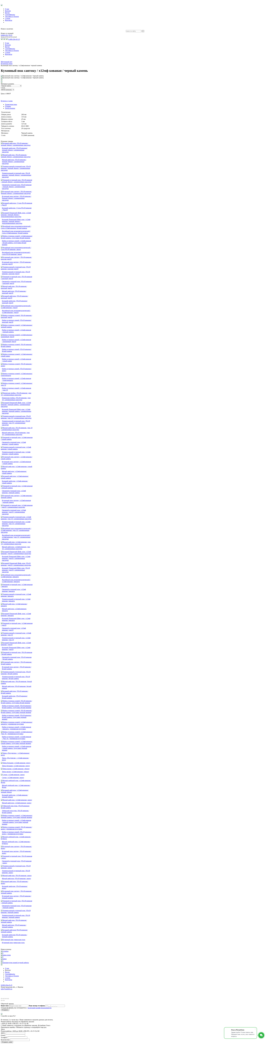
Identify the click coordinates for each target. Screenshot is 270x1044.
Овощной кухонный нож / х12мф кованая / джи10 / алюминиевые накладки (14, 512)
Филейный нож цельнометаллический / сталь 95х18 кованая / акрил (16, 253)
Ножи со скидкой (7, 33)
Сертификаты (10, 49)
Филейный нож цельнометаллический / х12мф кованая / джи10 (16, 311)
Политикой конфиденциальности (113, 994)
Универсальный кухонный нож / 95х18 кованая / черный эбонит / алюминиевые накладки (16, 175)
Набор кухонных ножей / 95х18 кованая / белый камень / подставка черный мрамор (16, 717)
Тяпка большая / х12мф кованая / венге (16, 766)
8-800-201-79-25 (6, 35)
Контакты (8, 54)
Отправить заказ (7, 1042)
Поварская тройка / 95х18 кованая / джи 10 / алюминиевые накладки (16, 399)
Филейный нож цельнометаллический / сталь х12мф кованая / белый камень (16, 232)
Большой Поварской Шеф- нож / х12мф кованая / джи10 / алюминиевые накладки (16, 558)
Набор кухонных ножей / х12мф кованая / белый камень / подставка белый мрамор (16, 243)
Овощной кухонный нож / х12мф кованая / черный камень (14, 492)
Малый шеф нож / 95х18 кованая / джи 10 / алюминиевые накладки (16, 433)
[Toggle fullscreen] (6, 998)
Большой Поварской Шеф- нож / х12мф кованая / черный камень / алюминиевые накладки (16, 411)
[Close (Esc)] (2, 998)
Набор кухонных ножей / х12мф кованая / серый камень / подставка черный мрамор (16, 748)
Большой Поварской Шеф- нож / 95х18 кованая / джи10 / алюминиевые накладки (16, 570)
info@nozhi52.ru (6, 989)
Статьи (7, 52)
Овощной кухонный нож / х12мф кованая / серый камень (14, 443)
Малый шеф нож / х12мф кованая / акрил (16, 803)
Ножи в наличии (7, 29)
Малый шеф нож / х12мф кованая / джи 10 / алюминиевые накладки (16, 548)
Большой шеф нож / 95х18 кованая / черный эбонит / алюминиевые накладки (15, 150)
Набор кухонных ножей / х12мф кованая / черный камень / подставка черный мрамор (16, 822)
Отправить (5, 1010)
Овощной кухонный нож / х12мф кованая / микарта (14, 590)
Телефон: (4, 1037)
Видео (7, 47)
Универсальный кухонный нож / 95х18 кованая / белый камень (16, 677)
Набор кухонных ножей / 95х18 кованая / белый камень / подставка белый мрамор (16, 707)
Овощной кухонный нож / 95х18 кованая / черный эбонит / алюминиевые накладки (16, 186)
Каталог (8, 45)
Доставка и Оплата (12, 50)
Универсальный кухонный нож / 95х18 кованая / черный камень (16, 916)
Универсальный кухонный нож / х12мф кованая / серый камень (16, 453)
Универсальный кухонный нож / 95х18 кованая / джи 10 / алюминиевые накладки (16, 423)
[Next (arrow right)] (4, 1000)
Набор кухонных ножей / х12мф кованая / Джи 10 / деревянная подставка (16, 737)
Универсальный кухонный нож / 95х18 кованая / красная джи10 (16, 273)
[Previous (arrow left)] (2, 1000)
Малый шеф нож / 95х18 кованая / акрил (16, 878)
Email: (3, 1035)
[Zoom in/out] (8, 998)
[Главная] (1, 60)
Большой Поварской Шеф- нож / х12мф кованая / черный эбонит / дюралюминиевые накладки (16, 221)
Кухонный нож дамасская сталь (13, 942)
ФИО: (3, 1033)
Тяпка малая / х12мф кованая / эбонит (15, 772)
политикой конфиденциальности (39, 1008)
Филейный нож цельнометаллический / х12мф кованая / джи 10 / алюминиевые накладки (16, 537)
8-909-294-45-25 (14, 39)
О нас (7, 43)
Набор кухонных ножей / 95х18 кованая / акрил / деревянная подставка (16, 833)
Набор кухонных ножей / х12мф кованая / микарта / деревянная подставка (16, 728)
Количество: (5, 1040)
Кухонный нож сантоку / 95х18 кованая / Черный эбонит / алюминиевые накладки (16, 198)
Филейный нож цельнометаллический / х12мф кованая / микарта (16, 580)
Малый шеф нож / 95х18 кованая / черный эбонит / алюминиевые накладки (14, 161)
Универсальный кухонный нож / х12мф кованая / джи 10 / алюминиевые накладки (16, 523)
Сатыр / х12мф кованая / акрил (13, 777)
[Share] (4, 998)
